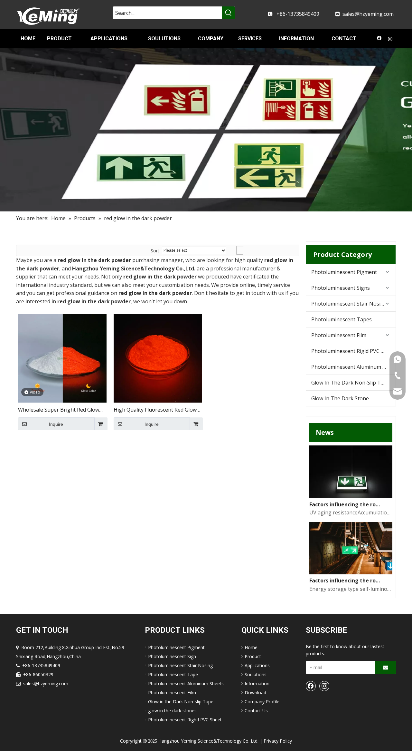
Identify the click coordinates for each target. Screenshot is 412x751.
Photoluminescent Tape (173, 674)
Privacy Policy (278, 741)
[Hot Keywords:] (228, 12)
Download (255, 692)
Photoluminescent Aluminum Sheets (353, 366)
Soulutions (256, 674)
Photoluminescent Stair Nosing (180, 665)
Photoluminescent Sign (172, 656)
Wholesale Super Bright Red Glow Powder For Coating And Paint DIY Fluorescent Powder (59, 410)
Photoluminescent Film (338, 335)
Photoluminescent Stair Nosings (350, 303)
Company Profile (262, 701)
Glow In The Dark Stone (340, 398)
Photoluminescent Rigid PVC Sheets (353, 351)
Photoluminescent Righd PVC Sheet (185, 720)
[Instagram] (390, 39)
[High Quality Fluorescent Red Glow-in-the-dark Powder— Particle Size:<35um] (158, 357)
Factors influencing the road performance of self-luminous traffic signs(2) (345, 504)
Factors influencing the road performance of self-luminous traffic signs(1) (345, 580)
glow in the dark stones (172, 710)
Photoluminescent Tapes (341, 319)
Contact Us (256, 710)
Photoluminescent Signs (340, 287)
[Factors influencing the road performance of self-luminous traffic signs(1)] (350, 572)
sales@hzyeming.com (368, 13)
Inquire (56, 424)
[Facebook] (379, 39)
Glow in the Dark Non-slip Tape (180, 701)
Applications (257, 665)
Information (257, 683)
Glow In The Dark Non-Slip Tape (350, 382)
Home (251, 647)
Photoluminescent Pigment (344, 272)
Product (253, 656)
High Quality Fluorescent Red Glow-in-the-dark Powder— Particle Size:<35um (156, 410)
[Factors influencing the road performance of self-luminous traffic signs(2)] (350, 496)
